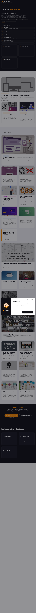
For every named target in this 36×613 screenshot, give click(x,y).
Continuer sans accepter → (30, 299)
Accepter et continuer (28, 312)
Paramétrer (16, 312)
